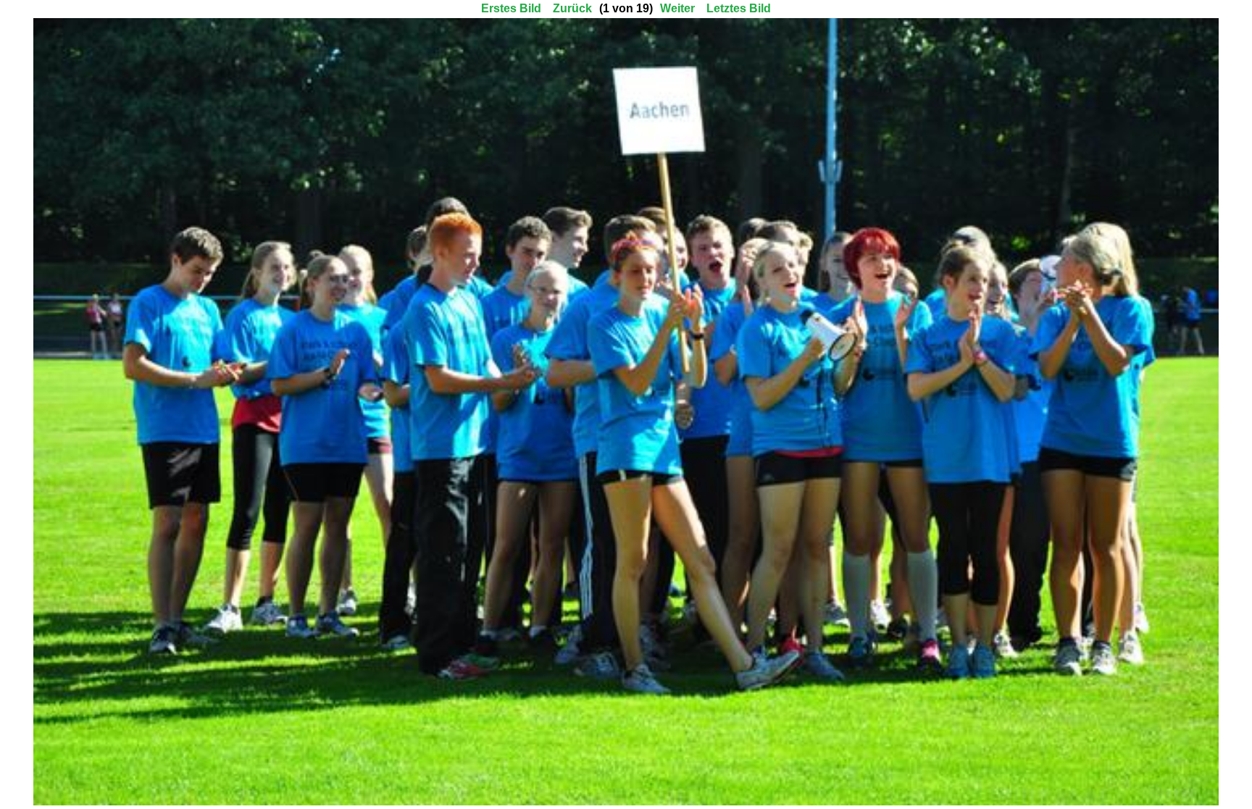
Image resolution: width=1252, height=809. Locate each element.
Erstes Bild (511, 8)
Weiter (677, 8)
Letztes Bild (738, 8)
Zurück (572, 8)
